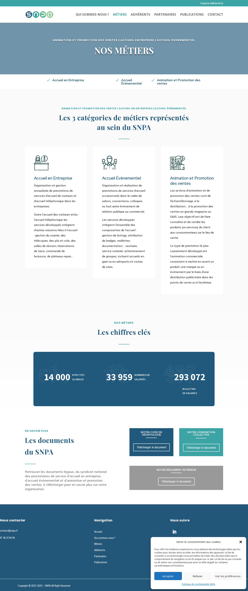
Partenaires (165, 15)
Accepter (168, 576)
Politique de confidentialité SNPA (198, 584)
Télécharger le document (151, 447)
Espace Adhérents (212, 3)
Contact (215, 15)
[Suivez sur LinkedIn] (174, 532)
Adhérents (140, 15)
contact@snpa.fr (9, 530)
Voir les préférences (228, 576)
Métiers (120, 15)
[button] (241, 542)
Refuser (198, 576)
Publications (192, 15)
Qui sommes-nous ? (92, 15)
